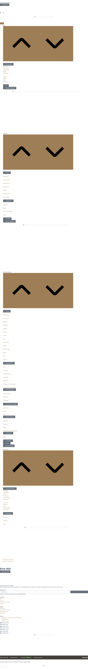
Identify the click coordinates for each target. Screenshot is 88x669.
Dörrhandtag (6, 315)
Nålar (4, 208)
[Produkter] (44, 13)
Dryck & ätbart (6, 393)
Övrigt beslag (6, 349)
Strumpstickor (6, 193)
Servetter (5, 397)
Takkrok (5, 359)
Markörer (5, 204)
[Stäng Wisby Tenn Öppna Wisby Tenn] (38, 468)
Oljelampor (5, 380)
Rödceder (5, 424)
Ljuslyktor (5, 370)
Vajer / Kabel (6, 197)
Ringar (4, 352)
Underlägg (5, 400)
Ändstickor (5, 176)
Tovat (4, 414)
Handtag (5, 325)
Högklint (5, 520)
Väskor (4, 437)
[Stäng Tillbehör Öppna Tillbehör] (38, 152)
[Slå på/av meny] (2, 23)
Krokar (4, 335)
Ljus (4, 367)
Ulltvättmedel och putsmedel (10, 431)
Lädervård (5, 420)
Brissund (5, 517)
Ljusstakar (5, 377)
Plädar (4, 411)
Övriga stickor (6, 183)
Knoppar (5, 332)
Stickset (5, 190)
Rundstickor (6, 186)
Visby (4, 524)
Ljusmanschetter (7, 374)
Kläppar (5, 328)
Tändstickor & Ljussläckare (9, 387)
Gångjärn (5, 321)
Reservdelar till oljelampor (9, 384)
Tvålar (4, 427)
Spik (4, 356)
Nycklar (5, 345)
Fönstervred (6, 318)
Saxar (4, 215)
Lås (4, 338)
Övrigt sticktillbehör (8, 211)
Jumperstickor (6, 180)
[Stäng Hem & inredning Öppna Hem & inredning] (38, 290)
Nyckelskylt (6, 342)
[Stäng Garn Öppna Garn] (38, 43)
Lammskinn (6, 408)
